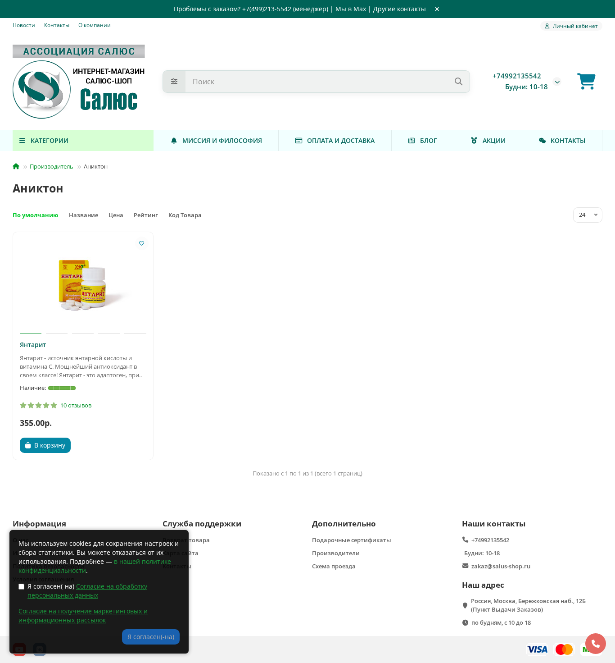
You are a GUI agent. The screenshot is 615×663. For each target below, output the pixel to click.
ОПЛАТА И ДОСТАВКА (341, 140)
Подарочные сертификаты (351, 540)
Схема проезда (334, 566)
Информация (39, 523)
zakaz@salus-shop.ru (500, 566)
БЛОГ (428, 140)
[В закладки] (142, 243)
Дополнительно (344, 523)
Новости (24, 24)
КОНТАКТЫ (568, 140)
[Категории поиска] (174, 81)
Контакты (56, 24)
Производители (336, 553)
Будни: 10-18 (482, 553)
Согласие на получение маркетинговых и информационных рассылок (83, 615)
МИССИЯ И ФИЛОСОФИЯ (222, 140)
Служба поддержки (202, 523)
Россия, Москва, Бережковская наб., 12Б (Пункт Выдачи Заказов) (528, 605)
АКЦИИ (494, 140)
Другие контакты (399, 9)
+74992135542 (517, 76)
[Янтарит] (83, 284)
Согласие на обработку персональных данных (87, 590)
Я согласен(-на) (87, 590)
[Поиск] (458, 81)
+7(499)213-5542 (266, 9)
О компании (94, 24)
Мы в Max (350, 9)
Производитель (51, 166)
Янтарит (33, 344)
